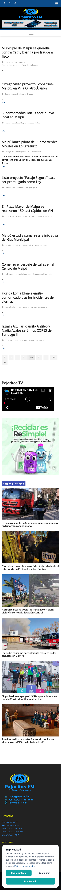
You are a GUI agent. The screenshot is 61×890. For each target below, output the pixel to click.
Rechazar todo (18, 873)
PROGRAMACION (10, 825)
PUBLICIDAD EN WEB (12, 831)
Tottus (37, 123)
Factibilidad (16, 245)
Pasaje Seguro (31, 187)
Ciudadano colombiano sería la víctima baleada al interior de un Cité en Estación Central (30, 568)
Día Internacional (12, 216)
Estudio (8, 245)
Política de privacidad (24, 866)
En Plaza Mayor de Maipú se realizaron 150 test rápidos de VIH (27, 208)
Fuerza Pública (41, 274)
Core (7, 340)
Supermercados (27, 123)
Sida (47, 216)
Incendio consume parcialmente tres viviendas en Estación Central (29, 654)
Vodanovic (34, 65)
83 (40, 357)
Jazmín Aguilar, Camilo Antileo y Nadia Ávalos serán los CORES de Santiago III (27, 330)
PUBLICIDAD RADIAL (12, 828)
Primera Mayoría (28, 340)
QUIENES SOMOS (10, 822)
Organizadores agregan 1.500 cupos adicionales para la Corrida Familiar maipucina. (29, 697)
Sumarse (43, 245)
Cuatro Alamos (11, 94)
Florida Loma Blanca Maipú (26, 307)
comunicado (10, 307)
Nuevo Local (16, 123)
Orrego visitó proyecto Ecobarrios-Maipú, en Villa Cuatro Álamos (27, 86)
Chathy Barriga (11, 62)
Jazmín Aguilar (15, 340)
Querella (25, 65)
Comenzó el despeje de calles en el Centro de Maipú (28, 266)
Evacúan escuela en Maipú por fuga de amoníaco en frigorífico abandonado (30, 524)
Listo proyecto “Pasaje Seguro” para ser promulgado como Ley (28, 179)
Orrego (30, 94)
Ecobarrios (21, 94)
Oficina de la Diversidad (34, 216)
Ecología (8, 152)
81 (25, 357)
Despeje (31, 274)
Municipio (17, 65)
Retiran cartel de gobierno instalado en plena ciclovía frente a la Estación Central (28, 611)
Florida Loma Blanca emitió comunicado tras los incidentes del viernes (28, 297)
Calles (7, 274)
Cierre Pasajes (10, 187)
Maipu (9, 65)
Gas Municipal (27, 245)
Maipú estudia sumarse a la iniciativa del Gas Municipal (30, 237)
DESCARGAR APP (10, 834)
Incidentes (42, 307)
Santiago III (40, 340)
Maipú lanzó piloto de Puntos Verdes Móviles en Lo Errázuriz (29, 144)
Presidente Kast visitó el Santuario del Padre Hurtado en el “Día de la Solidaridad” (28, 741)
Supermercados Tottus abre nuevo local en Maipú (28, 115)
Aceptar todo (30, 881)
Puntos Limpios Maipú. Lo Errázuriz (26, 152)
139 (54, 357)
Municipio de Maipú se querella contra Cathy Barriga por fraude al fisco (28, 52)
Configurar (44, 873)
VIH (51, 216)
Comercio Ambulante (18, 274)
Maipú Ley (21, 187)
